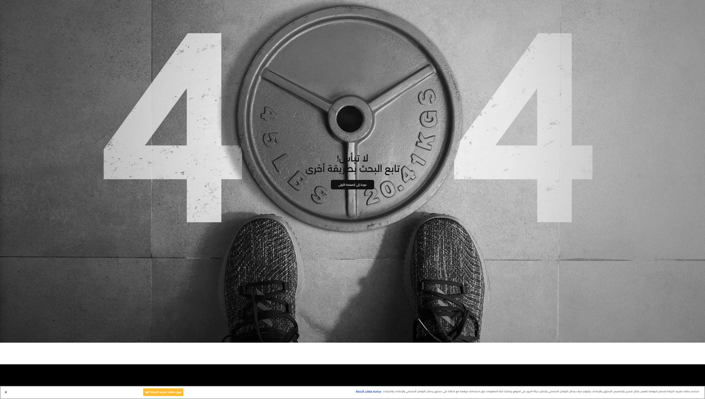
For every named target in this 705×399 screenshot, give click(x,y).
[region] (352, 392)
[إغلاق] (6, 392)
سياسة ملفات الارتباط (368, 391)
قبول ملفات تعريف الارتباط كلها (163, 392)
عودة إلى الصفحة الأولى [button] (352, 184)
